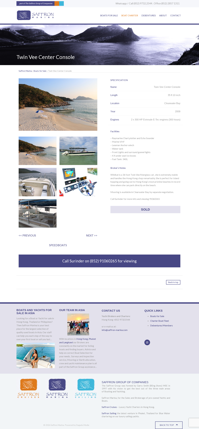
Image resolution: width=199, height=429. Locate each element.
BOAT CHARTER (129, 15)
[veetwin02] (78, 151)
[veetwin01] (38, 151)
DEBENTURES (148, 15)
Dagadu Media (82, 425)
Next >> (91, 235)
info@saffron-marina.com (114, 330)
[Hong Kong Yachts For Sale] (35, 15)
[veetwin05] (38, 213)
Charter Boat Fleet (159, 320)
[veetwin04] (78, 182)
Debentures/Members (161, 325)
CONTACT (175, 15)
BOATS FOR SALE (109, 15)
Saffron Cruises (109, 407)
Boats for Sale (40, 71)
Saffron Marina (25, 71)
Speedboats (58, 245)
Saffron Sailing (109, 413)
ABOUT (163, 15)
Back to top (173, 282)
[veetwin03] (38, 182)
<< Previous (27, 235)
